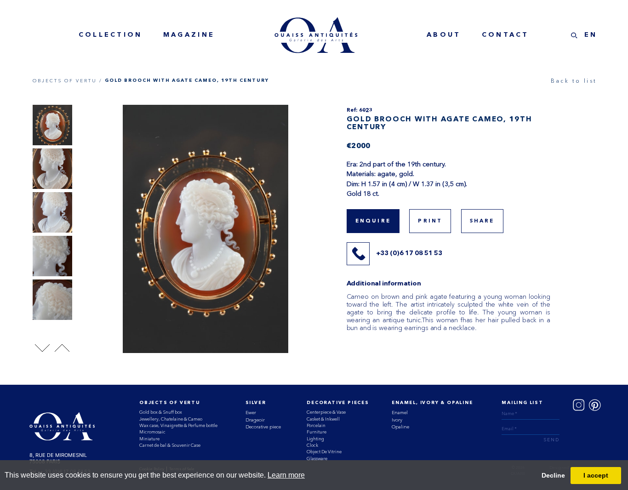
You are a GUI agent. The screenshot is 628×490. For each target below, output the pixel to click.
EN (591, 35)
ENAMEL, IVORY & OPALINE (432, 402)
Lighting (315, 439)
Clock (312, 445)
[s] (574, 35)
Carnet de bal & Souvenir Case (169, 445)
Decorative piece (263, 427)
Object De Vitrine (324, 452)
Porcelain (316, 425)
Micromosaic (152, 432)
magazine (189, 35)
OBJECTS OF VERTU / (68, 81)
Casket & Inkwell (323, 419)
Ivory (397, 420)
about (444, 35)
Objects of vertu (169, 402)
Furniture (316, 432)
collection (111, 35)
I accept (595, 475)
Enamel (400, 413)
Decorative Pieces (338, 402)
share (482, 221)
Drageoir (255, 420)
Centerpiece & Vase (326, 412)
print (430, 221)
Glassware (317, 459)
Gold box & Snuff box (160, 412)
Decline (553, 475)
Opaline (400, 427)
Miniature (149, 439)
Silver (255, 402)
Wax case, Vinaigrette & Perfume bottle (178, 425)
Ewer (250, 413)
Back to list (574, 81)
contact (505, 35)
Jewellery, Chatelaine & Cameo (170, 419)
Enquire (373, 221)
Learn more (286, 475)
